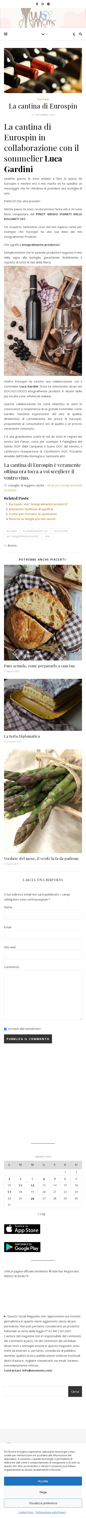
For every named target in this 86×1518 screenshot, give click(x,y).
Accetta (43, 1481)
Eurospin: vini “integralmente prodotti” (38, 504)
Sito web (10, 947)
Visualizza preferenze (43, 1503)
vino (47, 536)
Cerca (75, 1391)
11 (20, 1185)
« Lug (41, 1214)
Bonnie (12, 545)
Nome (8, 907)
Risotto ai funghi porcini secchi (32, 519)
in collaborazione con (35, 531)
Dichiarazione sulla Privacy (51, 1512)
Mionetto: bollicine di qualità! (31, 509)
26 (32, 1198)
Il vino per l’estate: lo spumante (33, 514)
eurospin (12, 531)
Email (7, 927)
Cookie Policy (26, 1512)
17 (9, 1192)
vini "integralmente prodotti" (23, 536)
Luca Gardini (61, 531)
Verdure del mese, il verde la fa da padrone (41, 858)
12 (32, 1185)
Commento (11, 967)
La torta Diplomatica (22, 736)
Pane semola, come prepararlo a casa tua (39, 665)
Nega (43, 1492)
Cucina (43, 99)
